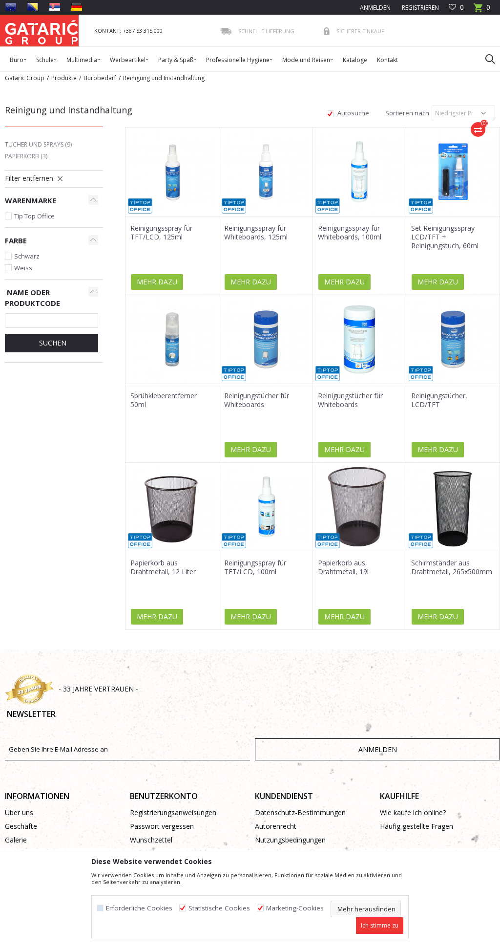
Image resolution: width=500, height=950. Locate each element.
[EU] (11, 7)
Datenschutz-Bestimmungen (300, 812)
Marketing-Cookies (295, 908)
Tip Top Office (34, 216)
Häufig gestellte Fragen (416, 826)
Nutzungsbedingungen (290, 839)
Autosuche (352, 112)
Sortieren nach (406, 112)
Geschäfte (21, 826)
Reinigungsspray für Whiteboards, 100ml (349, 232)
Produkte (64, 78)
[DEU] (77, 7)
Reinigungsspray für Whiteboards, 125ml (256, 232)
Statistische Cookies (219, 908)
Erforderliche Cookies (139, 908)
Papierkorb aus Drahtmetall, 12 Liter (163, 567)
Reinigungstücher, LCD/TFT (439, 400)
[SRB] (55, 7)
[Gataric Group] (41, 31)
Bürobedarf (99, 78)
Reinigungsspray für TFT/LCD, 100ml (255, 567)
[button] (485, 58)
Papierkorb (26, 156)
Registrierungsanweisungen (173, 812)
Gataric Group (24, 78)
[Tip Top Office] (140, 206)
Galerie (16, 839)
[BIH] (33, 7)
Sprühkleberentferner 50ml (163, 400)
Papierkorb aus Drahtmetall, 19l (343, 567)
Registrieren (419, 7)
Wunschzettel (151, 839)
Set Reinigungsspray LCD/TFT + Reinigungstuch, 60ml (445, 237)
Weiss (23, 267)
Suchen (51, 342)
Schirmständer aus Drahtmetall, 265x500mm (451, 567)
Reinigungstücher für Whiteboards (256, 400)
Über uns (19, 812)
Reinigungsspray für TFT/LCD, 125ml (161, 232)
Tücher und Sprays (38, 144)
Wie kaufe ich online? (413, 812)
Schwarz (27, 256)
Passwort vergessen (162, 826)
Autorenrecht (275, 826)
